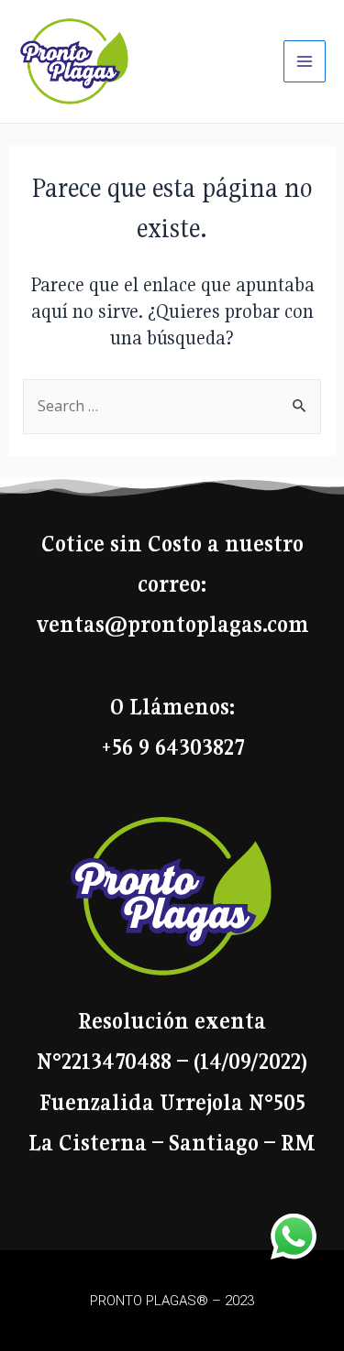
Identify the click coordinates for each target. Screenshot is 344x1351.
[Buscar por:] (172, 406)
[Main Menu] (304, 61)
